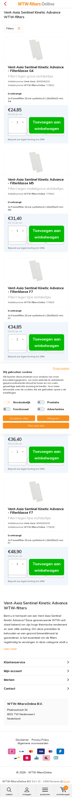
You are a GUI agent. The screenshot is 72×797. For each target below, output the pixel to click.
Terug (5, 4)
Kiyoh (66, 781)
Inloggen (26, 794)
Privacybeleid (61, 368)
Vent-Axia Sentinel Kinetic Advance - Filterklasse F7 (36, 290)
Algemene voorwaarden (32, 743)
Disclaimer (22, 739)
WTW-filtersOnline (40, 772)
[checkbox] (7, 402)
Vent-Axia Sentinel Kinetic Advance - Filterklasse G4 (36, 69)
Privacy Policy (40, 739)
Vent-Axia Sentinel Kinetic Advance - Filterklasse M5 (36, 181)
